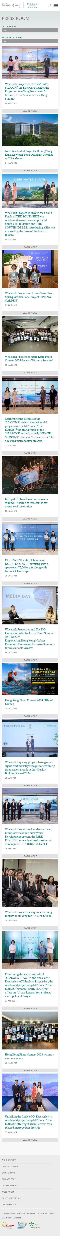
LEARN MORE (30, 110)
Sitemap (17, 1217)
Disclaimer (6, 1217)
